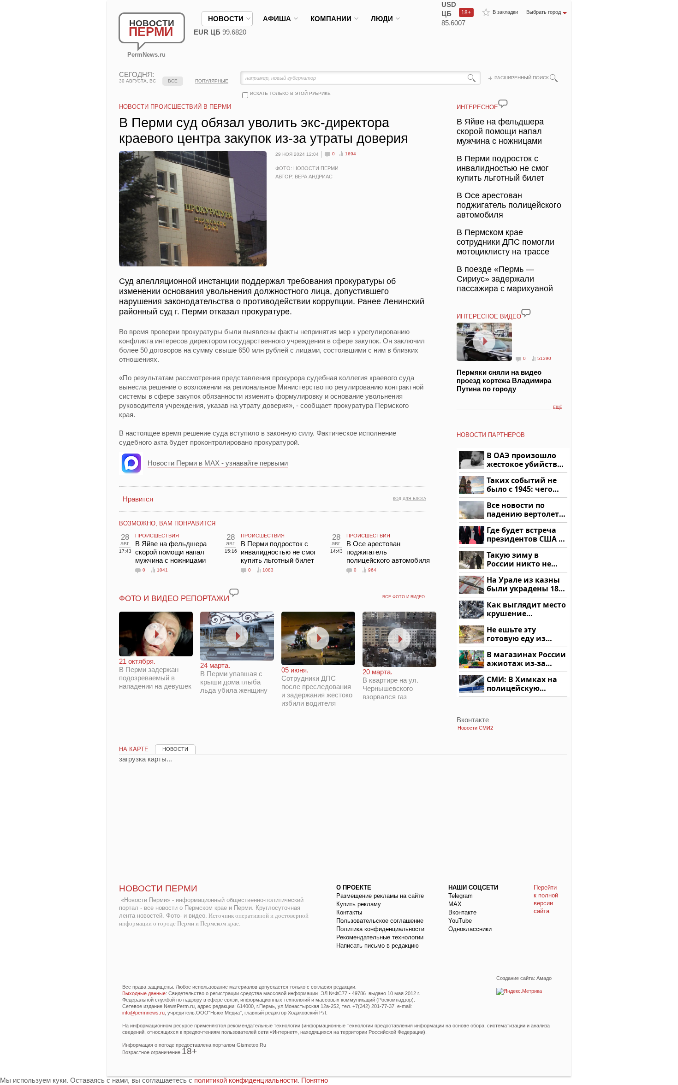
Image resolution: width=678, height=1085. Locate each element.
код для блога (409, 498)
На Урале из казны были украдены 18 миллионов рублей (524, 585)
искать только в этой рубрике (290, 93)
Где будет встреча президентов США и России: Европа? (525, 535)
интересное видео (489, 316)
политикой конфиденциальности (245, 1080)
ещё (557, 407)
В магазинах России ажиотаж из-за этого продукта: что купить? (526, 659)
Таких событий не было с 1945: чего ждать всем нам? (522, 485)
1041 (162, 569)
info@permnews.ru (143, 1012)
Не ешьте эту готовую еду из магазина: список (521, 634)
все (173, 80)
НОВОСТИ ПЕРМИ (158, 888)
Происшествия (157, 535)
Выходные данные (144, 993)
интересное (477, 107)
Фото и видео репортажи (174, 598)
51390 (544, 358)
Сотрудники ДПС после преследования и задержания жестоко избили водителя (316, 686)
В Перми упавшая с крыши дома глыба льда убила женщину (234, 677)
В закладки (505, 12)
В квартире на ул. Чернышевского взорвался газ (390, 684)
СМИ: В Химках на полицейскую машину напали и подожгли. (522, 684)
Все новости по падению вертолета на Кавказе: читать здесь (525, 510)
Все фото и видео (403, 597)
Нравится (138, 499)
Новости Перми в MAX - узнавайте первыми (218, 463)
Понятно (314, 1080)
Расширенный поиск (521, 77)
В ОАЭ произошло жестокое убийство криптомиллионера (526, 460)
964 (372, 569)
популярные (211, 80)
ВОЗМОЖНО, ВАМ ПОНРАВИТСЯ (167, 523)
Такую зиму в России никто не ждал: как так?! (519, 560)
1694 (350, 153)
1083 (268, 569)
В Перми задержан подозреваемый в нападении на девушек (155, 673)
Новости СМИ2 (475, 728)
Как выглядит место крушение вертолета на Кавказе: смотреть (526, 610)
